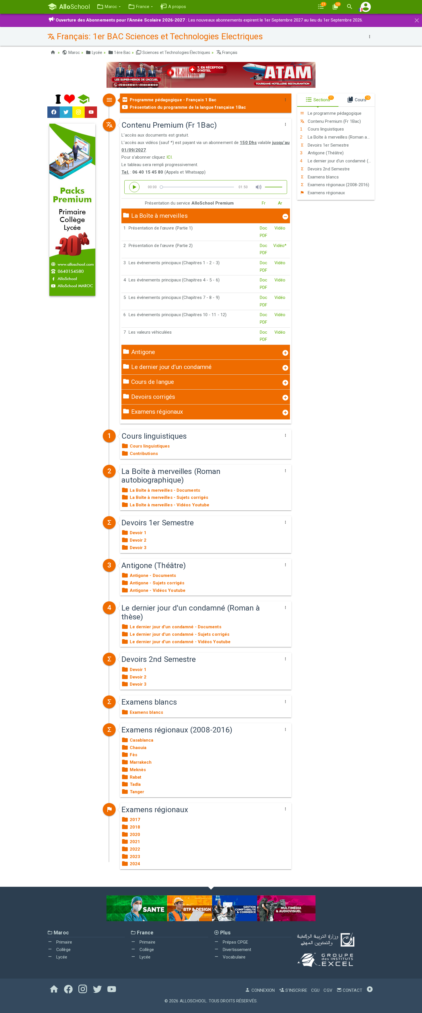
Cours (361, 99)
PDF (263, 235)
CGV (328, 990)
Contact (352, 990)
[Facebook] (53, 112)
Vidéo (280, 228)
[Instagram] (78, 112)
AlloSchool (193, 1001)
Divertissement (236, 949)
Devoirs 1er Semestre (327, 145)
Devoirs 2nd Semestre (328, 169)
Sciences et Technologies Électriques (176, 52)
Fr (264, 203)
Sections (322, 99)
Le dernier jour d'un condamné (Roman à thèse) (340, 161)
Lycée (96, 52)
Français (229, 52)
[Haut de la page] (369, 990)
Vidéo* (280, 245)
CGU (315, 990)
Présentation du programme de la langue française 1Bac (187, 107)
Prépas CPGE (235, 942)
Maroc (73, 52)
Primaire (63, 942)
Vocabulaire (233, 957)
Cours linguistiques (325, 129)
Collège (63, 949)
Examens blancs (322, 177)
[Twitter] (66, 112)
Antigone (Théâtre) (325, 152)
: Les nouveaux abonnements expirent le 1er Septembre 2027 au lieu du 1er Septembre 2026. (209, 20)
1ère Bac (121, 52)
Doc (263, 228)
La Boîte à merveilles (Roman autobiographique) (340, 137)
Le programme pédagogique (333, 113)
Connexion (262, 990)
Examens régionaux (325, 192)
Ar (280, 203)
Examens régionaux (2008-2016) (337, 184)
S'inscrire (295, 990)
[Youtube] (91, 112)
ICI (169, 157)
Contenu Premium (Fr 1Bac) (333, 121)
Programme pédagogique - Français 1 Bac (172, 99)
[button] (108, 6)
